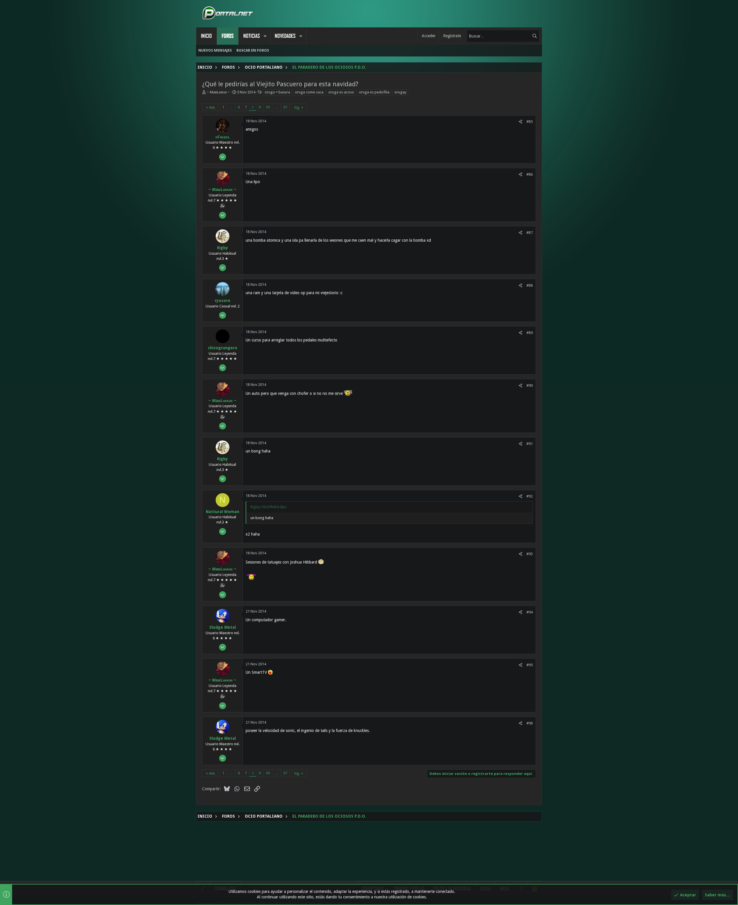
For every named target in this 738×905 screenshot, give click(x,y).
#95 (529, 665)
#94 (529, 612)
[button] (265, 36)
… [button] (231, 107)
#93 (529, 554)
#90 (529, 385)
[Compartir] (520, 121)
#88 (529, 285)
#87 (529, 232)
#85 (529, 121)
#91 (529, 444)
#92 (529, 496)
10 (268, 107)
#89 (529, 333)
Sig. (297, 107)
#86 (529, 174)
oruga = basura (277, 92)
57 (285, 107)
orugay (400, 92)
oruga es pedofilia (374, 92)
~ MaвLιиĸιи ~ (218, 92)
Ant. (212, 107)
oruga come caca (309, 92)
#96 (529, 723)
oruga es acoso (341, 92)
